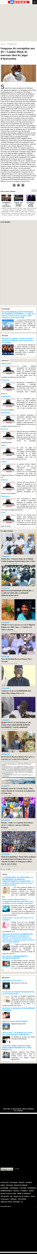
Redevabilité (6, 396)
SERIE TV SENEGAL (6, 213)
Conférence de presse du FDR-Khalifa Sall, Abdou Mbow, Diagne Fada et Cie (16, 692)
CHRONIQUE (18, 210)
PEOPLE (12, 211)
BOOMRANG (30, 210)
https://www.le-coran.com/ (19, 983)
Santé (33, 213)
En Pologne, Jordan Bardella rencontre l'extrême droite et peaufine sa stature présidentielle (30, 204)
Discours (4, 429)
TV (34, 215)
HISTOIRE (30, 215)
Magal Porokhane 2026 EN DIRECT (15, 1021)
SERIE (24, 208)
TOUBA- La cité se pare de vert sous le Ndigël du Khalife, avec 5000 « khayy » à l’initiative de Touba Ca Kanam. (18, 627)
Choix (3, 512)
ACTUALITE (3, 208)
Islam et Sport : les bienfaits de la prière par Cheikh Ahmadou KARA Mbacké (17, 1033)
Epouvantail (5, 413)
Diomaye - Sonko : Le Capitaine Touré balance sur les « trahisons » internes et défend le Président (17, 825)
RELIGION (29, 208)
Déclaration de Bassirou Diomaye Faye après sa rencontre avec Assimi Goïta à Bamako (17, 757)
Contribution (4, 215)
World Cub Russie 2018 (30, 211)
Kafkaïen (4, 480)
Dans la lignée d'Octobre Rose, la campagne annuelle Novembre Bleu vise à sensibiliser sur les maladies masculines (18, 901)
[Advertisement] (18, 22)
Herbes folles (6, 364)
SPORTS (15, 208)
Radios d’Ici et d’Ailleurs (26, 213)
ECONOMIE (12, 210)
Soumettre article (6, 1206)
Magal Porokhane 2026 (18, 1024)
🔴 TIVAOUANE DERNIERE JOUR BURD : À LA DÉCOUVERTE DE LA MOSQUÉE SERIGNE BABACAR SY (17, 593)
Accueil (3, 44)
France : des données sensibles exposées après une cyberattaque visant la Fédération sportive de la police (18, 204)
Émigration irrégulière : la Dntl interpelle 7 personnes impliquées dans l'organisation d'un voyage (18, 340)
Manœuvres (5, 496)
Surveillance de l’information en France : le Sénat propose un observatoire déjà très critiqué (6, 204)
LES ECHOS (14, 213)
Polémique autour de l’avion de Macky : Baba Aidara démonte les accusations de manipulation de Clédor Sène (18, 790)
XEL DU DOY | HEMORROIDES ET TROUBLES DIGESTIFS (15, 957)
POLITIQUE (9, 208)
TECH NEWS (16, 215)
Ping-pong (5, 380)
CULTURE (24, 210)
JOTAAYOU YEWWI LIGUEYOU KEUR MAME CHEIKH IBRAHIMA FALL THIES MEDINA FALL (16, 1047)
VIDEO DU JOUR (23, 215)
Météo (3, 445)
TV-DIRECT (17, 211)
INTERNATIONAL (12, 44)
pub (19, 213)
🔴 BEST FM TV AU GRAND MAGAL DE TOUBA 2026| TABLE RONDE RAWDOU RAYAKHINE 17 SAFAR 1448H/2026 (16, 724)
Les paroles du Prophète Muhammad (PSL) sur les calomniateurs (18, 993)
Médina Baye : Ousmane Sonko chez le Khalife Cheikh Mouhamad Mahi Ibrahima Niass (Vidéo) (18, 560)
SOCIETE (20, 208)
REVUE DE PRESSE (21, 1185)
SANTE (22, 211)
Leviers (4, 462)
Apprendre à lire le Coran (11, 980)
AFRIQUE (10, 215)
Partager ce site (7, 1169)
